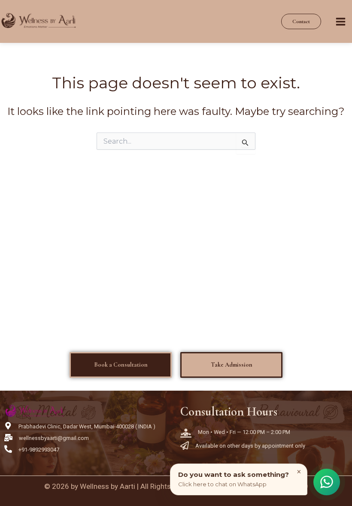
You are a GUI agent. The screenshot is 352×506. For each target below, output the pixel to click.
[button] (301, 22)
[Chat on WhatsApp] (326, 481)
